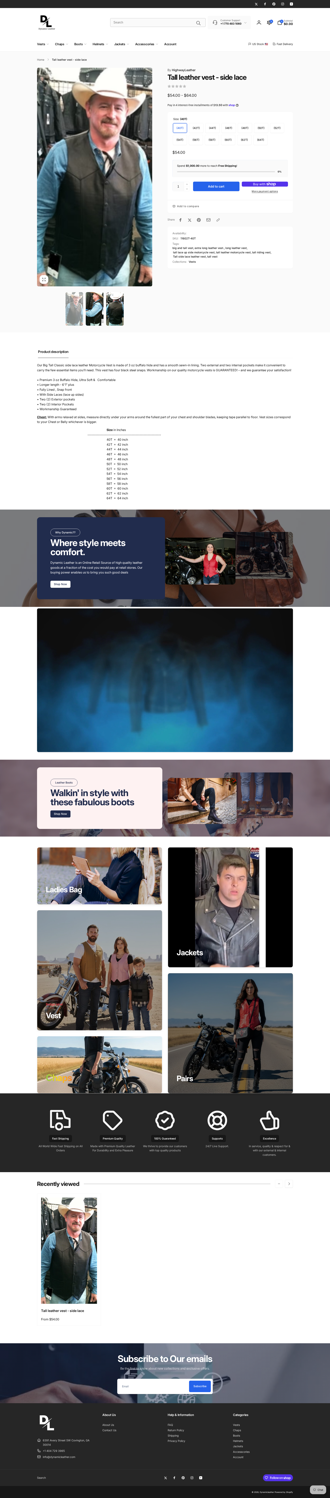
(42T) (196, 128)
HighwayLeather (181, 70)
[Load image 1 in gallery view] (74, 308)
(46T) (228, 128)
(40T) (180, 128)
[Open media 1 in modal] (94, 177)
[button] (285, 22)
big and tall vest (182, 248)
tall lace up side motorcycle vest (194, 252)
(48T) (244, 128)
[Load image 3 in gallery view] (115, 308)
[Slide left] (279, 1184)
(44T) (212, 128)
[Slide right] (289, 1184)
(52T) (277, 128)
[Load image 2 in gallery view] (94, 308)
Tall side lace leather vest (189, 256)
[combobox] (158, 22)
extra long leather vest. (209, 248)
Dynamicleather (267, 1492)
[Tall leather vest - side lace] (69, 1297)
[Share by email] (208, 219)
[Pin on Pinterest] (199, 220)
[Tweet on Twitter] (190, 220)
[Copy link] (218, 220)
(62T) (244, 139)
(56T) (195, 139)
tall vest (212, 256)
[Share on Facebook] (180, 220)
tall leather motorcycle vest (233, 252)
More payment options (265, 191)
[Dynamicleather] (46, 1431)
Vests (192, 261)
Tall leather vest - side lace (62, 1311)
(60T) (228, 139)
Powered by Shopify (284, 1492)
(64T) (260, 139)
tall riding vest (261, 252)
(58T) (212, 139)
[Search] (198, 23)
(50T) (261, 128)
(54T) (179, 139)
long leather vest (236, 248)
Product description (53, 352)
